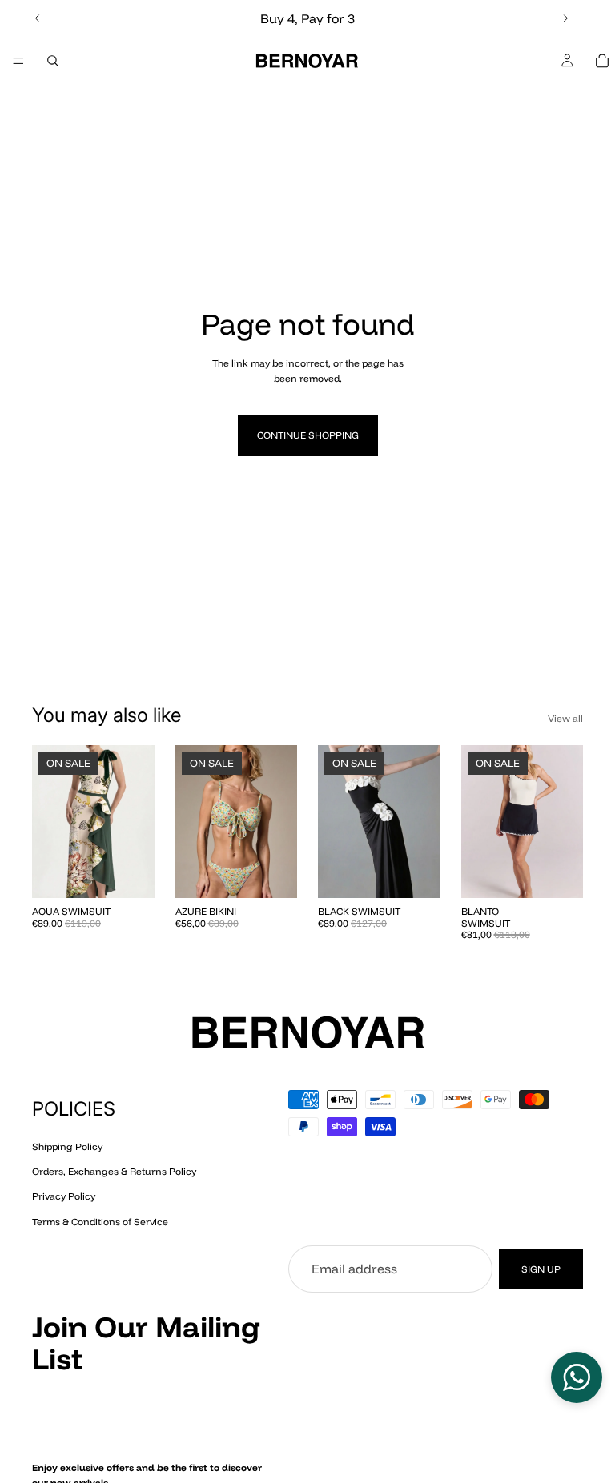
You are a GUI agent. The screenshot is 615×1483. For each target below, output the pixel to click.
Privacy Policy (63, 1196)
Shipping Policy (67, 1146)
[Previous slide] (37, 18)
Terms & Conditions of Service (100, 1221)
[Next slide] (565, 18)
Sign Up (541, 1269)
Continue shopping (308, 435)
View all (565, 718)
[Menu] (18, 60)
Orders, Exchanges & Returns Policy (114, 1171)
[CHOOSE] (129, 874)
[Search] (52, 60)
